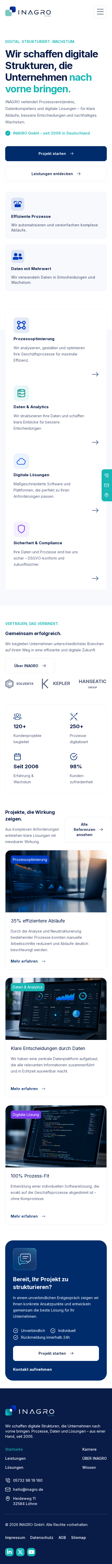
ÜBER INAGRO (94, 1458)
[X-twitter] (20, 1552)
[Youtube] (31, 1552)
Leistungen (15, 1458)
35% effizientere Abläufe (38, 920)
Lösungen (14, 1467)
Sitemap (78, 1537)
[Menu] (100, 11)
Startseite (14, 1449)
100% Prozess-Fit (30, 1176)
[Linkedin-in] (9, 1552)
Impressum (15, 1537)
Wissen (89, 1467)
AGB (62, 1537)
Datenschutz (41, 1537)
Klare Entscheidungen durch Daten (48, 1048)
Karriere (89, 1449)
